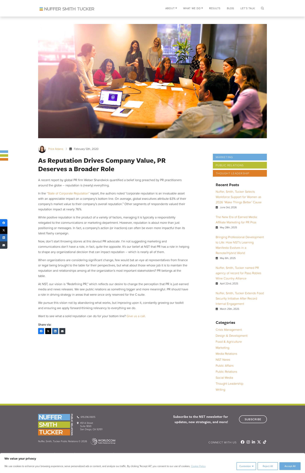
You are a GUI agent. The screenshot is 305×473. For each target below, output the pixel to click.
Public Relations (230, 165)
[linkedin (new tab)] (253, 442)
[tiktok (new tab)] (264, 442)
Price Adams (55, 149)
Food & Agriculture (229, 341)
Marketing (224, 157)
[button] (262, 8)
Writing (220, 389)
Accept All (290, 466)
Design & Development (231, 335)
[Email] (62, 331)
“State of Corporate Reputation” (68, 193)
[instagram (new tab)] (248, 442)
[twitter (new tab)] (259, 442)
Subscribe (253, 419)
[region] (152, 463)
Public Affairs (225, 365)
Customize (245, 466)
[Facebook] (41, 331)
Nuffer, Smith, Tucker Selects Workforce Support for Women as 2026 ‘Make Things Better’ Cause (239, 196)
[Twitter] (48, 331)
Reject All (268, 466)
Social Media (224, 377)
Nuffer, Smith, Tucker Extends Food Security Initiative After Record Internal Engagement (240, 298)
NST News (223, 359)
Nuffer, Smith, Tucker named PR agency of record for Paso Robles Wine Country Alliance (238, 273)
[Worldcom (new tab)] (101, 441)
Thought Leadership (232, 173)
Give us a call (136, 316)
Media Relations (226, 353)
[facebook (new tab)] (243, 442)
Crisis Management (229, 329)
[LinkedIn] (55, 331)
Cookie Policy (198, 466)
